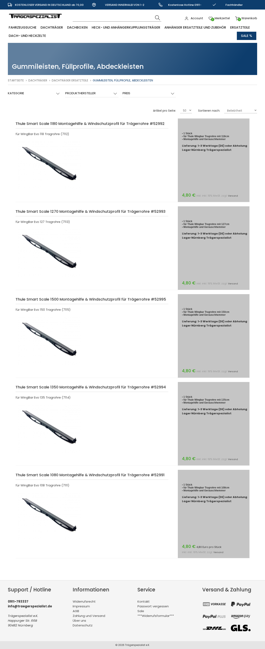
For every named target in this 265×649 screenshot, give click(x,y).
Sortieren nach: (209, 111)
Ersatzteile (240, 27)
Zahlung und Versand (89, 616)
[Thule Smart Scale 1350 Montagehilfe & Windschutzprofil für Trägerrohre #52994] (49, 453)
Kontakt (143, 601)
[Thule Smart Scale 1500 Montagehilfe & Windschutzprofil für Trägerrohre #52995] (49, 366)
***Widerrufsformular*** (155, 616)
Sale (140, 611)
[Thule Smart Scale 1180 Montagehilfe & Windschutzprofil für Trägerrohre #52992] (49, 190)
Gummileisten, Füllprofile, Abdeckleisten (123, 80)
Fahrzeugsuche (22, 27)
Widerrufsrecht (84, 601)
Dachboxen (77, 27)
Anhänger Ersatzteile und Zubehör (195, 27)
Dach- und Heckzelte (27, 35)
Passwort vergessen (153, 606)
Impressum (81, 606)
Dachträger (52, 27)
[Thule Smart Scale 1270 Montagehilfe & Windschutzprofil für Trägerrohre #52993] (49, 278)
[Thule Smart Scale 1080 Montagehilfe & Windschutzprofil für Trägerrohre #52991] (49, 541)
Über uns (79, 620)
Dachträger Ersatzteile (70, 80)
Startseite (16, 80)
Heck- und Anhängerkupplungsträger (126, 27)
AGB (76, 611)
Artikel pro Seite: (164, 111)
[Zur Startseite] (36, 20)
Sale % (246, 35)
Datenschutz (83, 625)
